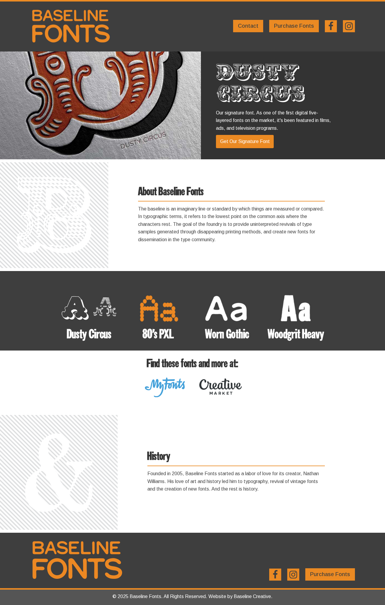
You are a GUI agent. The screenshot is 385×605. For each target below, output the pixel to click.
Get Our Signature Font (245, 141)
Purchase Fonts (294, 26)
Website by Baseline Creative (239, 596)
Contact (248, 26)
